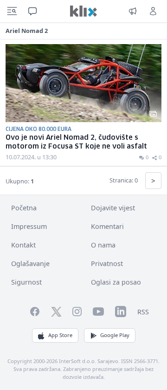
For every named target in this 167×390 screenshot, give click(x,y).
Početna (24, 207)
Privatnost (107, 263)
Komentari (107, 226)
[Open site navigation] (12, 11)
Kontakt (23, 244)
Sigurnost (26, 282)
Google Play (114, 335)
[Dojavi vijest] (132, 11)
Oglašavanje (30, 263)
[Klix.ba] (83, 11)
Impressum (29, 226)
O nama (103, 244)
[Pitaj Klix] (32, 11)
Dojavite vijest (113, 207)
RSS (143, 311)
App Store (60, 335)
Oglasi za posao (116, 282)
